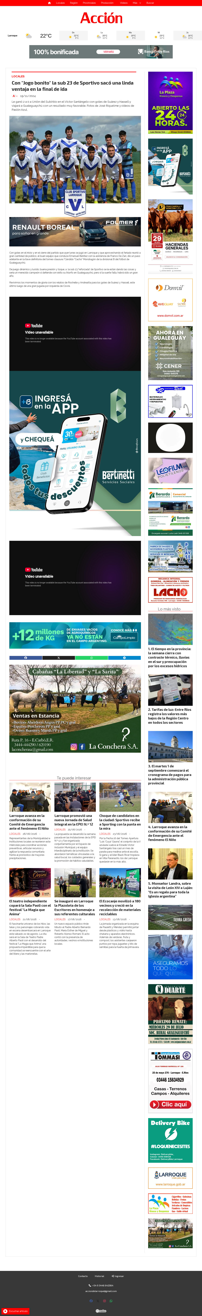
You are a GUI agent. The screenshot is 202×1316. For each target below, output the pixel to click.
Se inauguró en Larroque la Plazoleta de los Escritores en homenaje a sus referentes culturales (74, 907)
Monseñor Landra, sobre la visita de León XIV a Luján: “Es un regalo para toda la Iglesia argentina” (170, 889)
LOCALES (18, 76)
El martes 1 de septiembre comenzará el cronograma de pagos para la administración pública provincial (169, 774)
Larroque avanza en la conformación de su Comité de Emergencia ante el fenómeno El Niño (29, 821)
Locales (60, 2)
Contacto (83, 1276)
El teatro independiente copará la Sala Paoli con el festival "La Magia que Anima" (30, 907)
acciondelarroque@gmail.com (101, 1291)
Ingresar (119, 1276)
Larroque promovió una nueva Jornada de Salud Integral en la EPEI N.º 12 (73, 819)
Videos (124, 2)
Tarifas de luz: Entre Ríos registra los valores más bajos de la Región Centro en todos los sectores (169, 715)
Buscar (150, 2)
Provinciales (89, 2)
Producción (107, 2)
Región (74, 2)
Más (135, 2)
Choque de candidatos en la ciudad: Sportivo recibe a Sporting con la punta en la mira (120, 821)
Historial (99, 1276)
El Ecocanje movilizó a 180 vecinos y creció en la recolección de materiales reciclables (120, 907)
